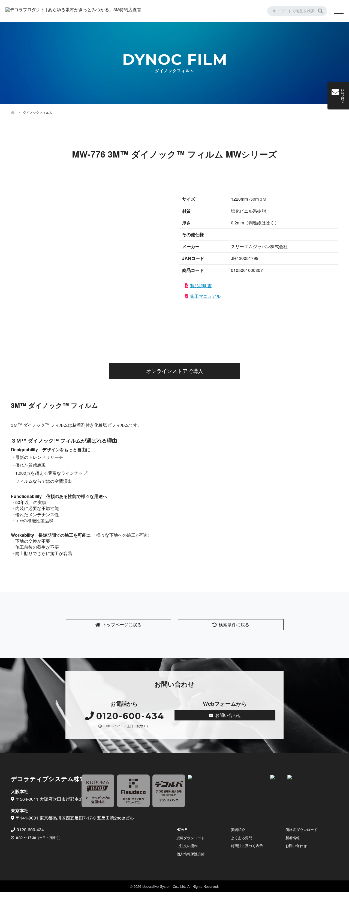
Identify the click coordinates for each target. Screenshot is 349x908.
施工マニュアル (205, 296)
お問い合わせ (228, 715)
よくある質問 (241, 837)
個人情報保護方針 (190, 853)
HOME (181, 829)
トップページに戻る (122, 624)
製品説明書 (201, 285)
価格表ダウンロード (301, 829)
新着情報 (292, 837)
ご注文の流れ (187, 845)
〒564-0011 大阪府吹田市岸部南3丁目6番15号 (61, 799)
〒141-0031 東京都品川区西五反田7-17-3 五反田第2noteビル (75, 818)
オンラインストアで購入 (174, 370)
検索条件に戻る (234, 624)
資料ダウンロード (190, 837)
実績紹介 (238, 829)
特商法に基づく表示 (247, 845)
